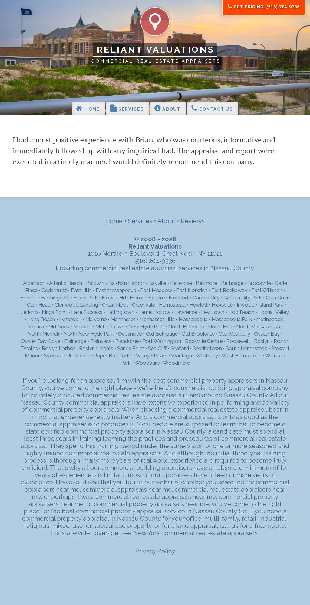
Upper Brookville (112, 356)
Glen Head (39, 305)
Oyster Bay (267, 334)
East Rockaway (229, 290)
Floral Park (85, 297)
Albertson (34, 283)
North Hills (220, 327)
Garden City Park (242, 297)
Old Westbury (234, 334)
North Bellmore (186, 327)
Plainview (100, 341)
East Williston (266, 290)
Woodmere (176, 363)
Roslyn (262, 341)
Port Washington (162, 341)
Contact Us (215, 109)
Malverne (96, 319)
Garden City (206, 297)
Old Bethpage (162, 334)
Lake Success (86, 312)
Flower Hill (114, 297)
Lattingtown (120, 312)
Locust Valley (273, 312)
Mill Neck (58, 327)
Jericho (29, 312)
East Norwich (191, 290)
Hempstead (172, 305)
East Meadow (156, 290)
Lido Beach (241, 312)
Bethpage (232, 283)
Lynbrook (70, 319)
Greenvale (143, 305)
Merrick (36, 327)
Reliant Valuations (156, 49)
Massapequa (193, 319)
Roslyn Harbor (58, 348)
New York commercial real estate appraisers (195, 533)
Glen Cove (278, 297)
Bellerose (181, 283)
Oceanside (130, 334)
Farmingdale (55, 297)
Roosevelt (238, 341)
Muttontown (109, 327)
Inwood (246, 305)
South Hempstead (246, 348)
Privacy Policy (155, 551)
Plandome (127, 341)
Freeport (179, 297)
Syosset (53, 356)
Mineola (82, 327)
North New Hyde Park (89, 334)
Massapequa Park (232, 319)
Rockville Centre (204, 341)
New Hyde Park (146, 327)
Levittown (212, 312)
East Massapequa (116, 290)
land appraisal (196, 525)
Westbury (207, 356)
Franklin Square (147, 297)
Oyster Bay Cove (40, 341)
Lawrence (185, 312)
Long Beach (41, 319)
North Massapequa (258, 327)
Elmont (28, 297)
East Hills (81, 290)
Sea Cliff (157, 348)
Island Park (271, 305)
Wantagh (181, 356)
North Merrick (44, 334)
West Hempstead (242, 356)
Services (130, 109)
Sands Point (130, 348)
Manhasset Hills (157, 319)
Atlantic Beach (65, 283)
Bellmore (206, 283)
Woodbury (147, 363)
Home (91, 109)
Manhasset (122, 319)
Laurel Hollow (154, 312)
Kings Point (54, 312)
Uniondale (77, 356)
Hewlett (199, 305)
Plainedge (75, 341)
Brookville (259, 283)
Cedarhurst (54, 290)
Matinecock (269, 319)
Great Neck (115, 305)
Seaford (179, 348)
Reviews (193, 221)
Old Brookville (198, 334)
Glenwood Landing (76, 305)
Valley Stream (151, 356)
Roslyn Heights (96, 348)
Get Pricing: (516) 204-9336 (266, 7)
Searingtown (207, 348)
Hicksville (222, 305)
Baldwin (95, 283)
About (171, 109)
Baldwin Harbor (126, 283)
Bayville (157, 283)
